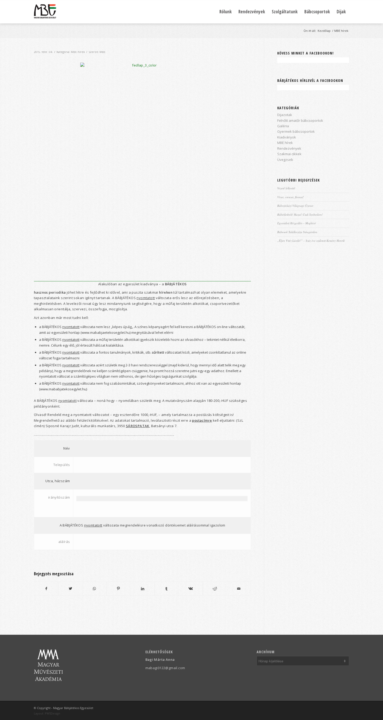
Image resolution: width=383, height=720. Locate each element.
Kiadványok (286, 137)
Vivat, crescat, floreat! (290, 197)
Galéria (283, 126)
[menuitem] (225, 11)
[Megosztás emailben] (239, 588)
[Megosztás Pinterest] (118, 588)
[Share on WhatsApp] (94, 588)
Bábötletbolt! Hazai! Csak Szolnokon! (300, 214)
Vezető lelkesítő (286, 188)
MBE (103, 52)
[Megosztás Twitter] (70, 588)
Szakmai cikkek (289, 154)
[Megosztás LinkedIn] (142, 588)
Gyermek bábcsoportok (296, 131)
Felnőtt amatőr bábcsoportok (300, 120)
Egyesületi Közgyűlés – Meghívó (296, 223)
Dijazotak (284, 114)
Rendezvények (289, 148)
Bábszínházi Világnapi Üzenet (295, 206)
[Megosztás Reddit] (215, 588)
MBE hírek (78, 52)
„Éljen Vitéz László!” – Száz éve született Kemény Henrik (311, 241)
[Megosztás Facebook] (46, 588)
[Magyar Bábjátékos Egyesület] (45, 11)
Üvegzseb (285, 159)
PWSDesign (52, 713)
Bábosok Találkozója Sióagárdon (297, 232)
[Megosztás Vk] (190, 588)
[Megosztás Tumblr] (166, 588)
